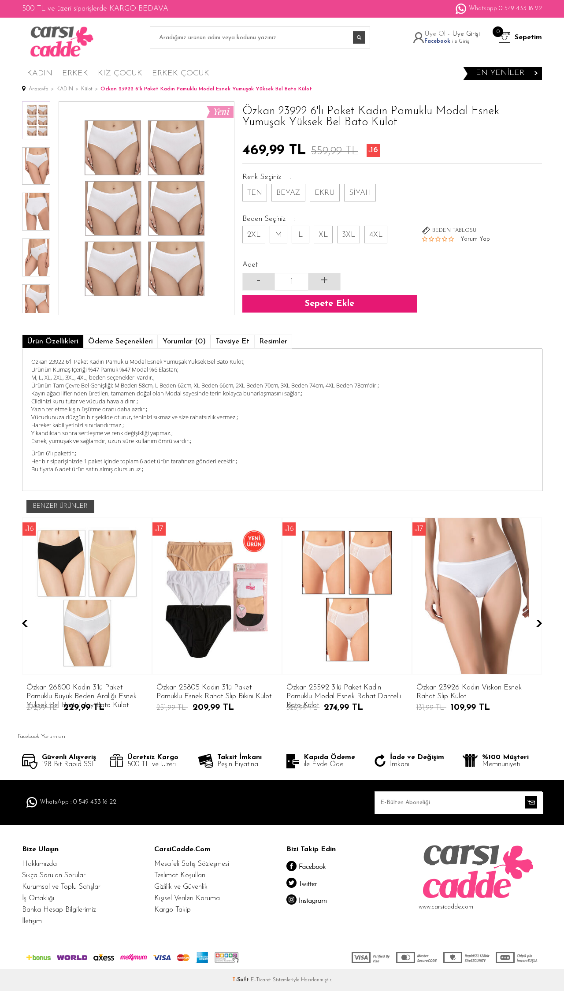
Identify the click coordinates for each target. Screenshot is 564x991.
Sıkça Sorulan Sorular (53, 875)
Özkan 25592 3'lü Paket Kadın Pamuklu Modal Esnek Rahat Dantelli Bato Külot (327, 692)
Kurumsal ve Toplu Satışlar (61, 886)
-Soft (241, 980)
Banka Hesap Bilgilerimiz (59, 909)
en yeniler (500, 73)
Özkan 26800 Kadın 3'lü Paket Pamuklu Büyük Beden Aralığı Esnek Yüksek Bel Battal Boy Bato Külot (65, 692)
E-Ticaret (261, 980)
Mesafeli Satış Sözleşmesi (191, 864)
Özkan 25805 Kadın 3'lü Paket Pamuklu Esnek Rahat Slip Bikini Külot (197, 692)
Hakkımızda (39, 864)
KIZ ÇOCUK (120, 74)
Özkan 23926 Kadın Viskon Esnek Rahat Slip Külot (452, 692)
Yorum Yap (475, 239)
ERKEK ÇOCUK (180, 74)
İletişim (32, 921)
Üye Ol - (438, 34)
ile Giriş (446, 41)
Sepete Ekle (329, 303)
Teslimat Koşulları (179, 875)
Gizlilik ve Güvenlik (181, 886)
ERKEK (75, 74)
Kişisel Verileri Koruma (187, 898)
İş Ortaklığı (38, 898)
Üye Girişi (466, 34)
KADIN (39, 74)
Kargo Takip (172, 909)
